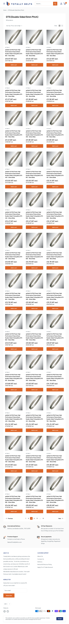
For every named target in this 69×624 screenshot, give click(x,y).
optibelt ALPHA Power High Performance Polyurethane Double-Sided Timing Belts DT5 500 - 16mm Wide (13, 134)
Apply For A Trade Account (45, 567)
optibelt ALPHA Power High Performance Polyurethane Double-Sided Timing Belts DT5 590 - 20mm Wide (13, 499)
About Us (40, 556)
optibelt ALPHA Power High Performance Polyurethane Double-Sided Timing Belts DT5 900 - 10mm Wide (13, 52)
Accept (60, 618)
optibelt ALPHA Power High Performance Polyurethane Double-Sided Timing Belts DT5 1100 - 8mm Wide (55, 52)
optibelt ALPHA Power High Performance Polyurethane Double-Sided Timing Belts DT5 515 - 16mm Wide (55, 134)
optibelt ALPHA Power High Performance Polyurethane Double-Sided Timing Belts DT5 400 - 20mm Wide (13, 174)
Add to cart (14, 65)
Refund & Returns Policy (44, 564)
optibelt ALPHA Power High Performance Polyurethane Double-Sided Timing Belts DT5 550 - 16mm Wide (34, 215)
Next (59, 518)
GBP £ (5, 604)
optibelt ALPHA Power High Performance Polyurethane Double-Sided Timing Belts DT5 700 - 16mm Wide (55, 377)
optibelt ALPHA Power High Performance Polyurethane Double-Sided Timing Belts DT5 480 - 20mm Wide (34, 296)
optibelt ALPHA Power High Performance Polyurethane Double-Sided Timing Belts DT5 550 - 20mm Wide (34, 458)
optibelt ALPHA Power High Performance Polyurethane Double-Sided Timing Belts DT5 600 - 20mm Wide (55, 499)
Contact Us (40, 559)
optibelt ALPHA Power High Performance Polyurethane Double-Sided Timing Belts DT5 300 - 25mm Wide (34, 377)
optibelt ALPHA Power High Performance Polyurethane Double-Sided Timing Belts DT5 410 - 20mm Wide (55, 174)
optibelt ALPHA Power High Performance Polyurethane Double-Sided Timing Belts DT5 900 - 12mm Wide (55, 215)
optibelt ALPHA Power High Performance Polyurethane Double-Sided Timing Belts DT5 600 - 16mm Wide (55, 255)
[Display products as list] (62, 25)
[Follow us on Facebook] (4, 611)
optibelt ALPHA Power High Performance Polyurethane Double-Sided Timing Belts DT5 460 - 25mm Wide (55, 458)
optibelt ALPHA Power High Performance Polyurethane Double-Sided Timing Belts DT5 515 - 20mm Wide (13, 377)
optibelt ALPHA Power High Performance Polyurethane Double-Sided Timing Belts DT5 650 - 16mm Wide (55, 337)
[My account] (61, 4)
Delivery (39, 561)
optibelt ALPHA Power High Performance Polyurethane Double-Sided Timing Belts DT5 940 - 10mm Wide (55, 93)
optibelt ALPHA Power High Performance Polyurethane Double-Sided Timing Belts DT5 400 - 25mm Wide (13, 418)
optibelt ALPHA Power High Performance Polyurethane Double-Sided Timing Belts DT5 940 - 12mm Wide (13, 296)
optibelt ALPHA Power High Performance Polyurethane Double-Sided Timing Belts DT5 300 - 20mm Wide (34, 134)
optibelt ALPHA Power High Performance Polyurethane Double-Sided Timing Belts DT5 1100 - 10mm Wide (34, 337)
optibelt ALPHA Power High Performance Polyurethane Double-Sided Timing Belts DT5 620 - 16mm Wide (13, 337)
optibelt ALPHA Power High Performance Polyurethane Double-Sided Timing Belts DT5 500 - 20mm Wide (55, 296)
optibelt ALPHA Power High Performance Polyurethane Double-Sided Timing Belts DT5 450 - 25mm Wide (13, 458)
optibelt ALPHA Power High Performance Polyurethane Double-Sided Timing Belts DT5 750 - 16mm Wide (55, 418)
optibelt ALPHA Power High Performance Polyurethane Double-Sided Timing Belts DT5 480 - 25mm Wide (34, 499)
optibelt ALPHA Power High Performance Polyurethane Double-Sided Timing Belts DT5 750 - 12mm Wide (34, 93)
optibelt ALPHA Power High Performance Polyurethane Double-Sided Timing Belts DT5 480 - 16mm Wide (34, 52)
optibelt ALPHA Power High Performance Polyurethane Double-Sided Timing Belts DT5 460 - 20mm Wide (13, 255)
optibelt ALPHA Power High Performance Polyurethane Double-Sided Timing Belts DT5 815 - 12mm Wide (34, 174)
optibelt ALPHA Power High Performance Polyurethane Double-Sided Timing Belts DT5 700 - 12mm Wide (13, 93)
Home (4, 10)
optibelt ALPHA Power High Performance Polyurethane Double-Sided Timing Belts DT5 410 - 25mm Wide (34, 418)
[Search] (55, 3)
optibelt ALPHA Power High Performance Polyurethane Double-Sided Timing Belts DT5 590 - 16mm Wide (34, 255)
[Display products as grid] (59, 25)
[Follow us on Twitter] (8, 611)
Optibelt (7, 47)
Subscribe (9, 595)
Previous (10, 518)
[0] (65, 4)
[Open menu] (4, 3)
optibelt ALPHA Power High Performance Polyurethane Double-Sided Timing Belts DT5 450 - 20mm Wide (13, 215)
